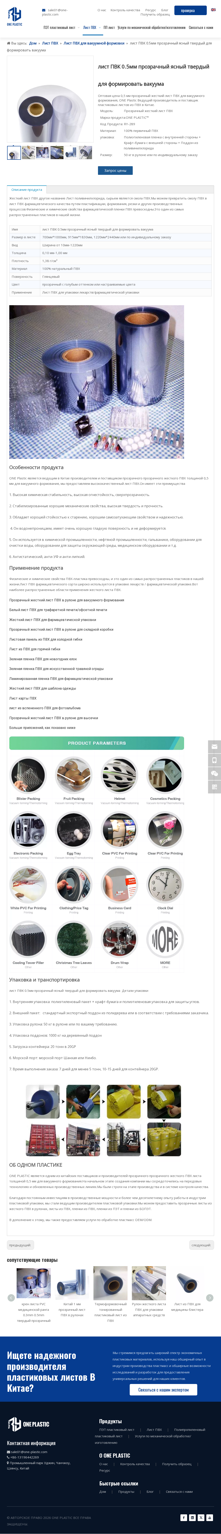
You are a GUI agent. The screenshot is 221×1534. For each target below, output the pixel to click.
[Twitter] (201, 1517)
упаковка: (107, 137)
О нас (102, 10)
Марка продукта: (113, 117)
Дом (102, 1491)
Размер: (106, 155)
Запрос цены (115, 170)
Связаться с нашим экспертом (163, 1389)
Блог (164, 10)
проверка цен (188, 11)
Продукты (126, 1491)
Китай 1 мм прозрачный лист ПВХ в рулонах (33, 1309)
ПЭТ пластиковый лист (116, 1429)
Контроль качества (125, 10)
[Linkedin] (192, 1517)
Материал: (108, 130)
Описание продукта (26, 189)
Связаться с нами (179, 1491)
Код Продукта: (111, 124)
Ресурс (150, 10)
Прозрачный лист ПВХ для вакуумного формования (187, 1309)
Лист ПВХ (154, 1429)
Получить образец (155, 14)
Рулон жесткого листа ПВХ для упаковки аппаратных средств (110, 1309)
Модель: (106, 111)
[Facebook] (183, 1517)
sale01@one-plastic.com (55, 12)
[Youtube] (209, 1517)
